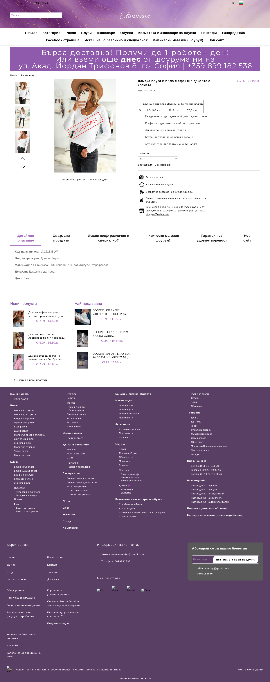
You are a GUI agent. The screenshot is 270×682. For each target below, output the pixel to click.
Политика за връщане (21, 597)
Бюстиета (72, 422)
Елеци (67, 521)
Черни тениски (77, 407)
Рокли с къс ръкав (24, 410)
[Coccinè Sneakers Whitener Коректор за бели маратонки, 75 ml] (83, 317)
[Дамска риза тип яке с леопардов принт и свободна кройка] (18, 340)
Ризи (17, 504)
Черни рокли (21, 451)
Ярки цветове (198, 438)
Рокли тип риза (22, 455)
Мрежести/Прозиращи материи (209, 446)
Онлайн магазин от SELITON (135, 678)
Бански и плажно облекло (133, 393)
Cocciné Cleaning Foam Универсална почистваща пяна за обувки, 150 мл (110, 334)
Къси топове (74, 418)
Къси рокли (20, 426)
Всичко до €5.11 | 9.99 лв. (205, 466)
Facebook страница (63, 40)
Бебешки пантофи (131, 480)
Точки (194, 426)
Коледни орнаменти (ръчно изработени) (215, 515)
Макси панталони (129, 413)
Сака (66, 507)
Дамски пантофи (130, 474)
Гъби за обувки (127, 516)
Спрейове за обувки (130, 504)
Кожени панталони (79, 467)
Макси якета (126, 417)
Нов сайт (216, 40)
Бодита (71, 398)
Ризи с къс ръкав (25, 508)
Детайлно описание (25, 238)
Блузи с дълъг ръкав (25, 471)
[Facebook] (252, 3)
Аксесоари (106, 33)
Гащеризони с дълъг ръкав (82, 482)
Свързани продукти (61, 238)
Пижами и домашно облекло (207, 508)
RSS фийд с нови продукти (30, 379)
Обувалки (196, 406)
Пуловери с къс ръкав (28, 492)
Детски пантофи (130, 477)
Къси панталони (76, 453)
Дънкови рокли (22, 443)
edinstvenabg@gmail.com (127, 554)
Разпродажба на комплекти (206, 498)
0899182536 (42, 3)
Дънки (70, 457)
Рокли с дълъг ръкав (25, 414)
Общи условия (16, 590)
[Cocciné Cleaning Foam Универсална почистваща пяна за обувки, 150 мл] (83, 338)
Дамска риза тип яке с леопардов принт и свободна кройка (47, 336)
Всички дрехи (27, 75)
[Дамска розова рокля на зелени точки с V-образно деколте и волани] (18, 362)
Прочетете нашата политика (103, 669)
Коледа (195, 454)
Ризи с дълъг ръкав (27, 511)
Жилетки (69, 514)
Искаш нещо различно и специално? (116, 40)
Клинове (71, 449)
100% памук (21, 399)
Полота (18, 499)
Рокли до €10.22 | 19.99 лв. (206, 470)
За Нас (11, 564)
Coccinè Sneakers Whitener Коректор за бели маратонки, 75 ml (110, 312)
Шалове (123, 437)
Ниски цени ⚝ (197, 460)
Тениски (71, 403)
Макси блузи (74, 426)
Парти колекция (200, 450)
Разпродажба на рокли (204, 485)
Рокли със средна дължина (29, 435)
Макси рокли (126, 405)
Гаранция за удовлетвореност (212, 238)
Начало (31, 33)
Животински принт (201, 434)
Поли (66, 501)
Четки (194, 402)
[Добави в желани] (257, 196)
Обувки (126, 33)
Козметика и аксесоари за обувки (167, 33)
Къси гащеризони (77, 486)
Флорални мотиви (201, 430)
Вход (10, 572)
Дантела (196, 421)
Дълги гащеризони (77, 490)
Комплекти (70, 527)
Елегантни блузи (23, 479)
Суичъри (71, 394)
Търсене (52, 572)
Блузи (86, 33)
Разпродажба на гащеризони (207, 493)
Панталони (73, 463)
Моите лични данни (250, 669)
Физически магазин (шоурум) (178, 40)
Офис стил (197, 442)
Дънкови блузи (22, 483)
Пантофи (209, 33)
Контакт (52, 564)
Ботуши (123, 465)
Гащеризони (71, 473)
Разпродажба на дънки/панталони (210, 502)
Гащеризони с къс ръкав (80, 478)
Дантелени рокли (24, 439)
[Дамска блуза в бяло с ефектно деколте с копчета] (85, 171)
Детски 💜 (124, 485)
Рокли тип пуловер (24, 447)
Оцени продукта (99, 179)
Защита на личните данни (23, 605)
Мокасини (124, 461)
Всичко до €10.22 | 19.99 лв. (206, 474)
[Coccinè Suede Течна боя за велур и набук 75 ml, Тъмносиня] (83, 360)
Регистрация (55, 557)
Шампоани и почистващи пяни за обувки (142, 512)
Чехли (122, 449)
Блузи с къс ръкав (24, 467)
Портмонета (126, 433)
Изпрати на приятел (73, 179)
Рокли (71, 33)
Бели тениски (76, 410)
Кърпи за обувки (200, 394)
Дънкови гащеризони (79, 494)
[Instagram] (258, 3)
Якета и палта (72, 432)
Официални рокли (24, 422)
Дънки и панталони (76, 444)
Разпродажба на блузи (204, 489)
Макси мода (123, 400)
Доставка (53, 579)
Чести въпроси (16, 579)
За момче (126, 492)
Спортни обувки (128, 453)
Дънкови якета (75, 438)
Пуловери (19, 488)
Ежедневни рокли (24, 418)
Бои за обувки (127, 508)
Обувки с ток (126, 457)
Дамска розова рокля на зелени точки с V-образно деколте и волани (45, 357)
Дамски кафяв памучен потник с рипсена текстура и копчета (46, 314)
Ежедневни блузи (24, 475)
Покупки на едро (58, 623)
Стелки (195, 398)
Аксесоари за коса (129, 429)
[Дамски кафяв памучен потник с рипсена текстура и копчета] (18, 319)
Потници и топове (77, 414)
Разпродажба (233, 33)
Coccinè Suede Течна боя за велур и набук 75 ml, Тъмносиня (111, 355)
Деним (194, 417)
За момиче (127, 489)
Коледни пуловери (26, 495)
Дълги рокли (21, 431)
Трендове (193, 412)
